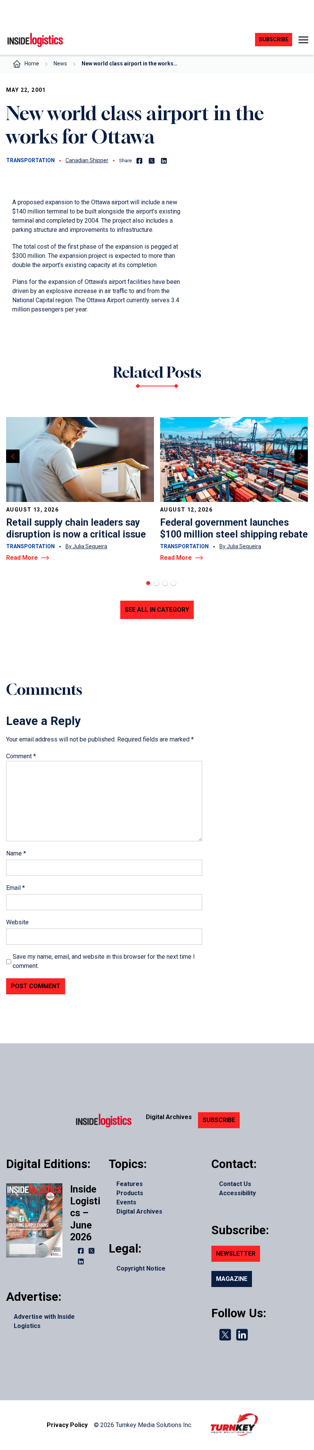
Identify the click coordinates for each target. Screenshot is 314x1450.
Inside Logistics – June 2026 (85, 1213)
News (60, 63)
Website (17, 922)
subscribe (273, 39)
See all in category (157, 609)
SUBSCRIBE (219, 1120)
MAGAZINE (231, 1278)
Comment (21, 756)
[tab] (148, 583)
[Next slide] (301, 456)
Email (15, 887)
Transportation (30, 160)
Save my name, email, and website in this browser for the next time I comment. (104, 961)
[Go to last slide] (13, 456)
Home (32, 63)
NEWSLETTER (235, 1253)
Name (16, 853)
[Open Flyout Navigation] (303, 39)
